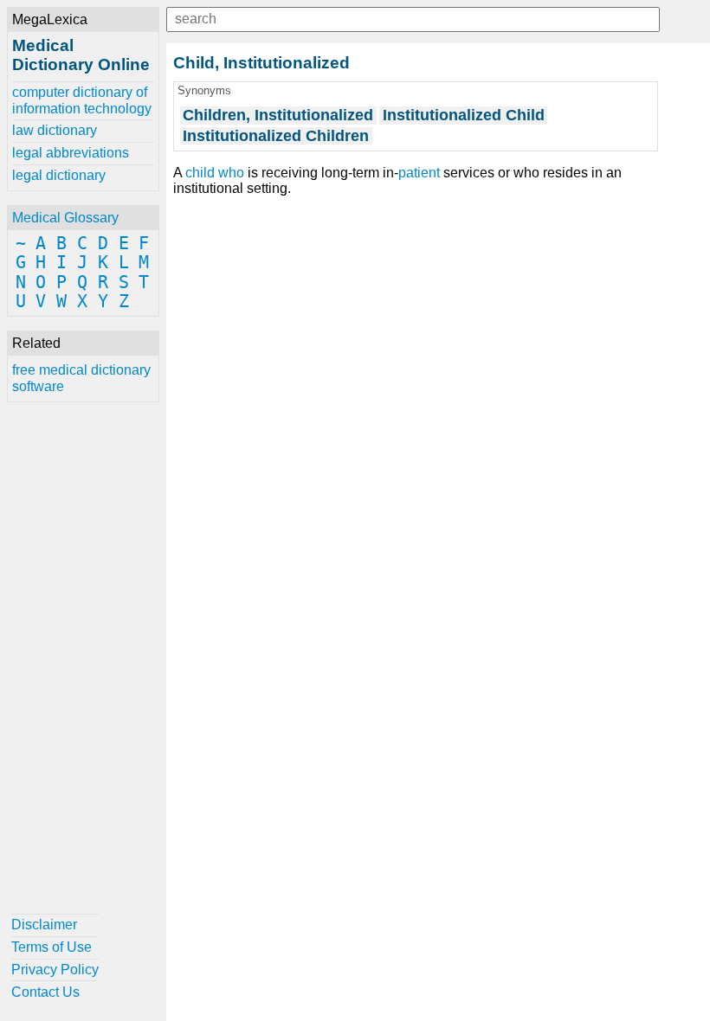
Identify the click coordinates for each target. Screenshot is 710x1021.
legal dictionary (59, 175)
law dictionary (54, 130)
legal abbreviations (70, 152)
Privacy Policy (55, 969)
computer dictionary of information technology (82, 100)
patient (419, 172)
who (231, 172)
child (200, 172)
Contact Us (45, 992)
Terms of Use (51, 947)
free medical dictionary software (81, 378)
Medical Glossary (65, 217)
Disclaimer (44, 924)
